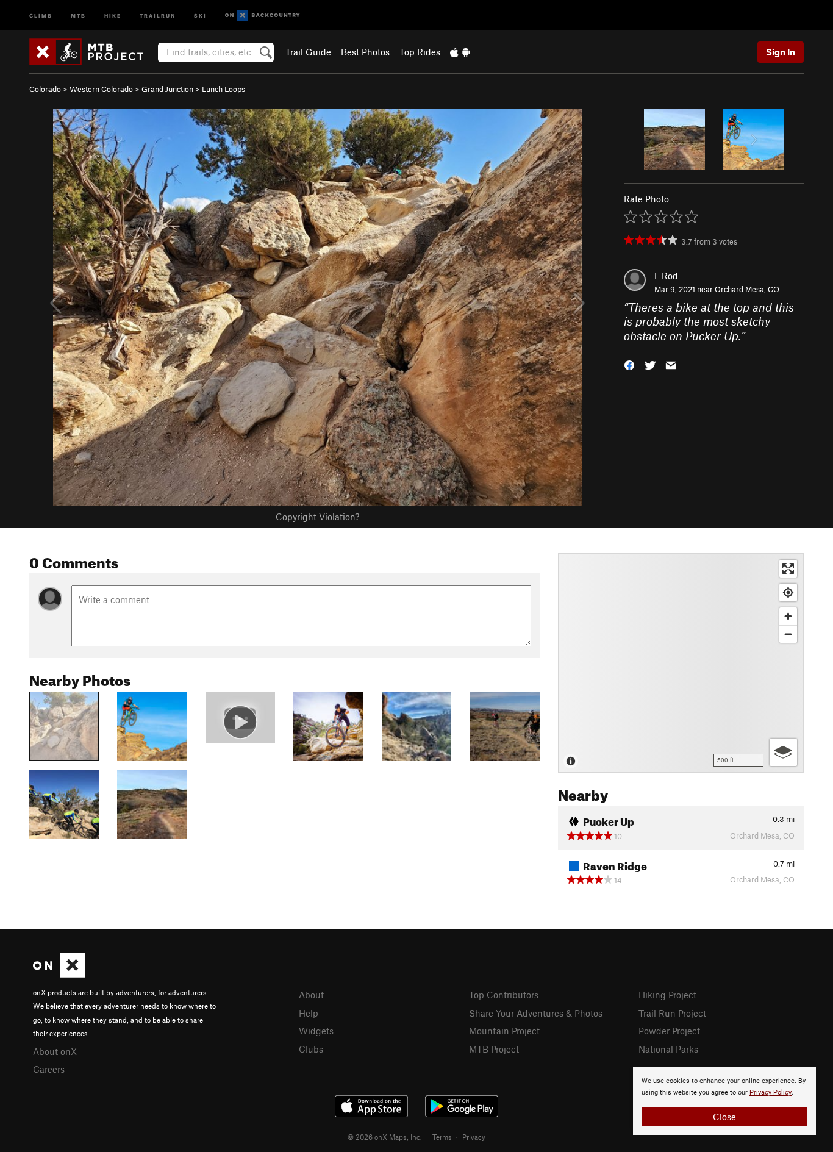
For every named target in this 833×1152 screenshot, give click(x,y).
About (311, 994)
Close (724, 1116)
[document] (724, 1100)
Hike (112, 15)
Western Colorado (101, 89)
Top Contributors (503, 994)
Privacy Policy (770, 1093)
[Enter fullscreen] (788, 569)
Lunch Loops (223, 89)
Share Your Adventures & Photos (535, 1012)
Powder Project (669, 1030)
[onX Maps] (59, 973)
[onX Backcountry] (262, 15)
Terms (442, 1136)
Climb (40, 15)
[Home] (92, 51)
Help (308, 1012)
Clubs (311, 1048)
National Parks (668, 1048)
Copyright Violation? (317, 516)
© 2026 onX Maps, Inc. (385, 1136)
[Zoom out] (788, 634)
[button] (629, 364)
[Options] (783, 752)
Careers (49, 1069)
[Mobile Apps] (460, 51)
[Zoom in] (788, 616)
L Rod (666, 275)
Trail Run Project (672, 1012)
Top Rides (419, 51)
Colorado (45, 89)
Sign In (780, 51)
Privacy (473, 1136)
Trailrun (158, 15)
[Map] (681, 663)
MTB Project (494, 1048)
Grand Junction (167, 89)
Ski (200, 15)
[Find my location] (788, 592)
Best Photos (365, 51)
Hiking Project (667, 994)
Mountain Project (504, 1030)
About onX (55, 1051)
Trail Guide (308, 51)
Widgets (316, 1030)
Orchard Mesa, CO (747, 289)
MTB (78, 15)
